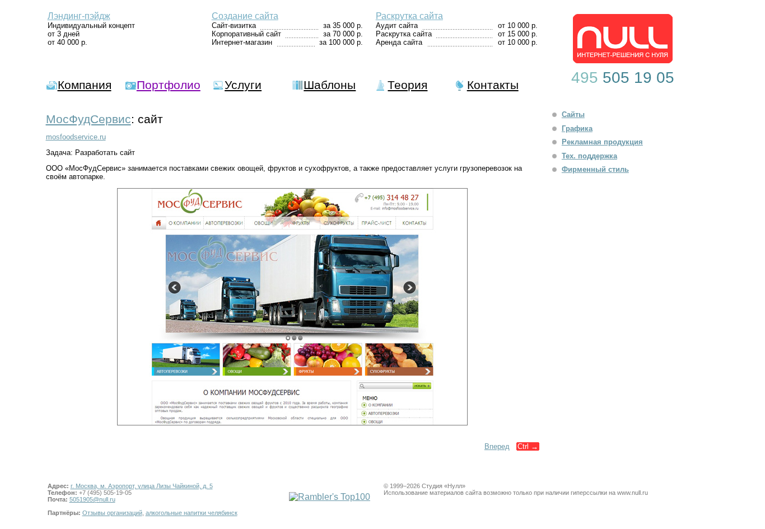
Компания (84, 84)
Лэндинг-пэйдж (79, 16)
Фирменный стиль (595, 169)
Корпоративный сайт (246, 34)
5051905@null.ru (92, 499)
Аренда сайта (399, 42)
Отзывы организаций (112, 512)
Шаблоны (330, 84)
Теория (407, 84)
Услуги (243, 84)
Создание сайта (245, 16)
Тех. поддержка (589, 156)
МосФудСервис (88, 119)
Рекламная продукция (602, 142)
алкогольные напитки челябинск (191, 512)
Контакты (493, 84)
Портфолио (168, 84)
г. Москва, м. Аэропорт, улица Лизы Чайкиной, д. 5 (142, 486)
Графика (577, 128)
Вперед (497, 446)
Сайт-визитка (234, 25)
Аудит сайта (397, 25)
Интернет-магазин (242, 42)
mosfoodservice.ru (76, 137)
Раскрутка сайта (409, 16)
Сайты (573, 114)
